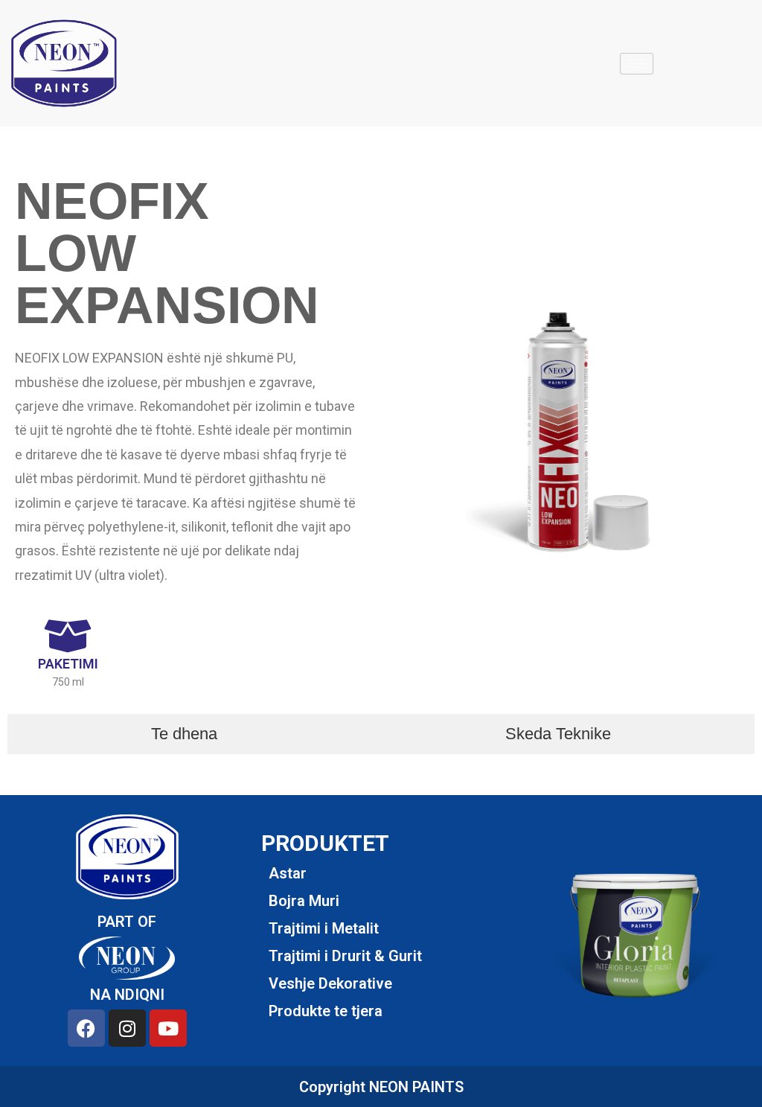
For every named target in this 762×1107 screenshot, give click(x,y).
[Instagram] (127, 1028)
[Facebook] (86, 1028)
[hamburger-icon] (636, 63)
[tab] (184, 734)
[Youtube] (168, 1028)
